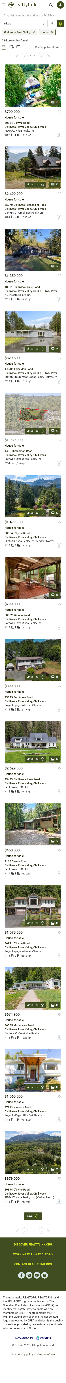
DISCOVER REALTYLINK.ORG (33, 1244)
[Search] (51, 5)
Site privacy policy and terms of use (33, 1354)
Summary (18, 46)
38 (57, 676)
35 (57, 1169)
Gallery (4, 46)
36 (57, 594)
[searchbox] (31, 16)
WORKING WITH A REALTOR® (33, 1254)
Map (11, 46)
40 (57, 184)
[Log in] (60, 5)
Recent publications (47, 47)
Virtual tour (33, 184)
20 (57, 840)
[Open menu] (3, 5)
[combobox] (33, 15)
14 (57, 266)
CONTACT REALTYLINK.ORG (33, 1264)
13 (57, 102)
